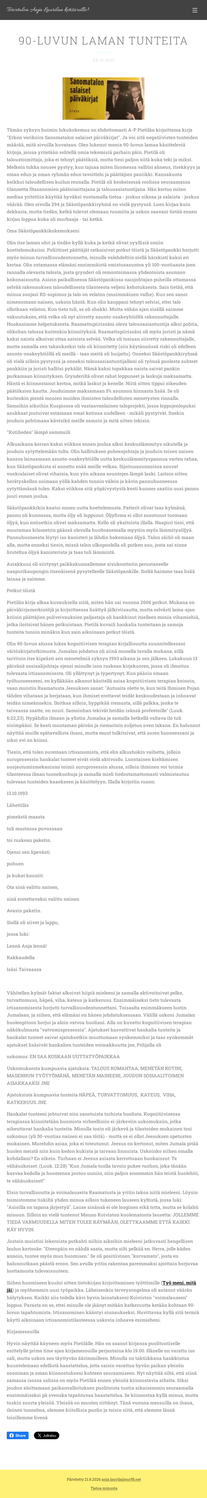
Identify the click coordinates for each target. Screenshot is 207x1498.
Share (20, 1435)
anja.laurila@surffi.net (121, 1479)
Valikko (194, 10)
